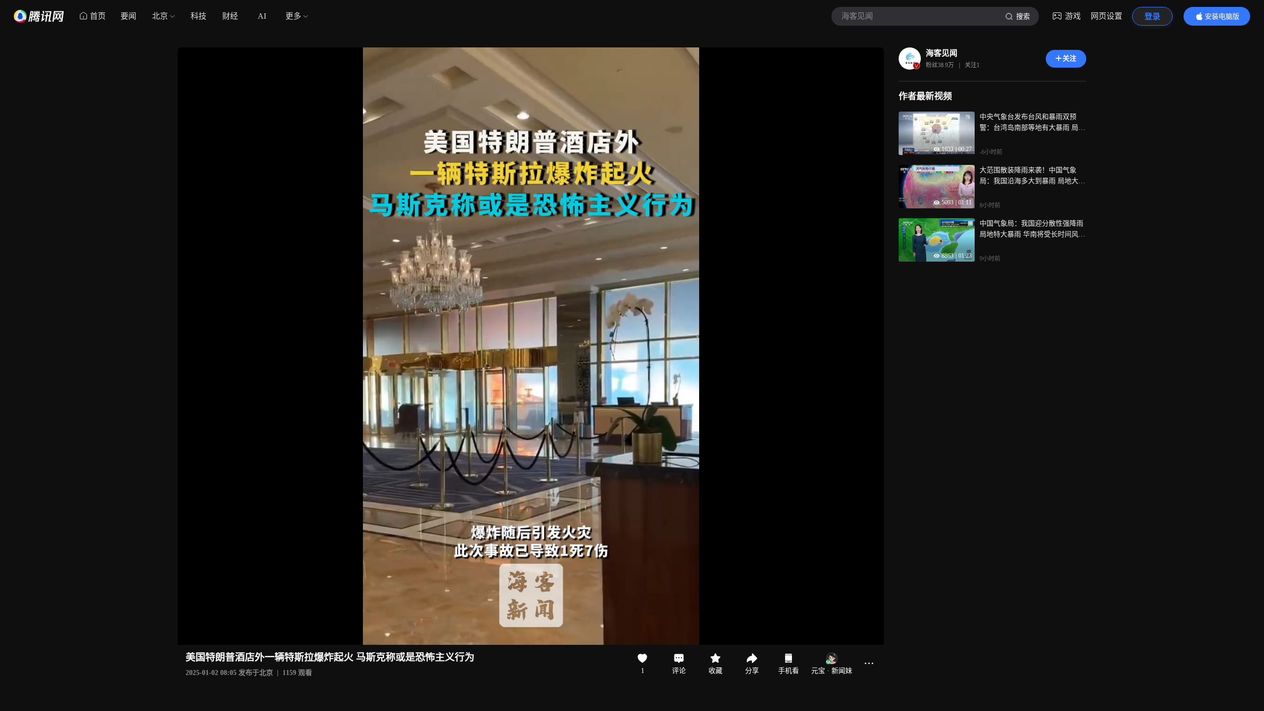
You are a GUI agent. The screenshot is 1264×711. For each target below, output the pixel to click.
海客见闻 (941, 53)
